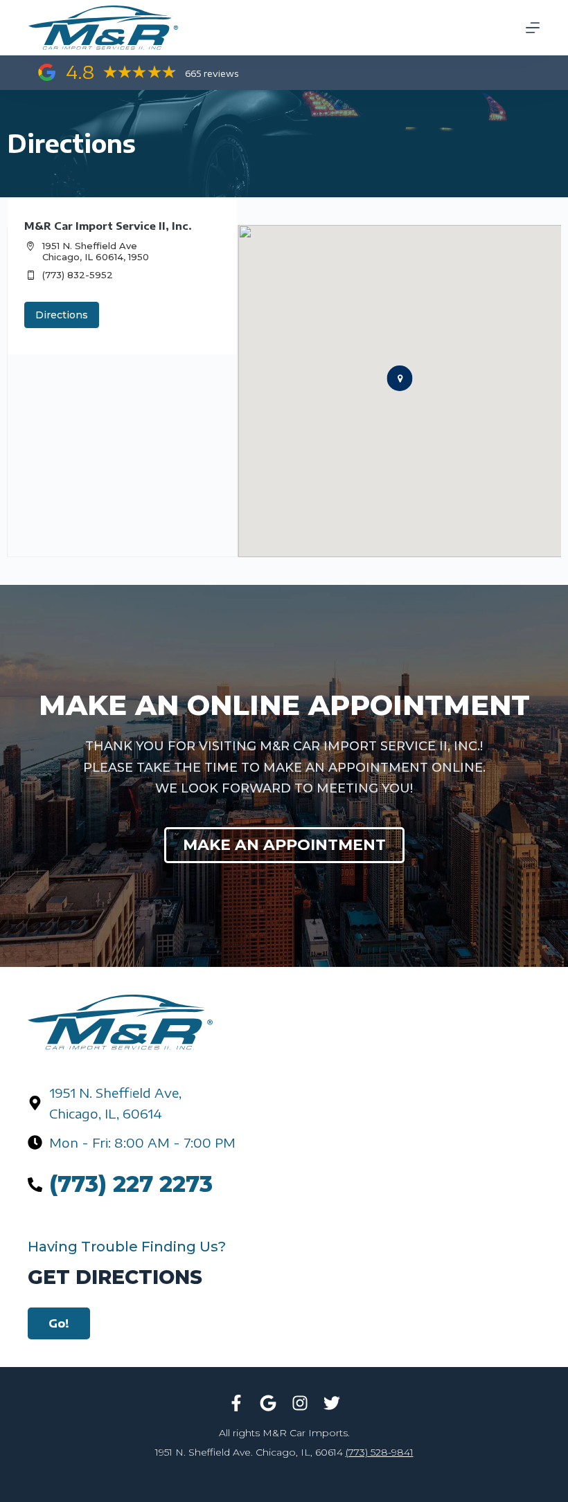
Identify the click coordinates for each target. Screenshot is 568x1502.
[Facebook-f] (236, 1403)
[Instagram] (300, 1403)
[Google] (268, 1403)
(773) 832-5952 (77, 274)
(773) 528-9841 (380, 1452)
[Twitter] (331, 1403)
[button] (399, 378)
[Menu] (533, 28)
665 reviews (211, 73)
